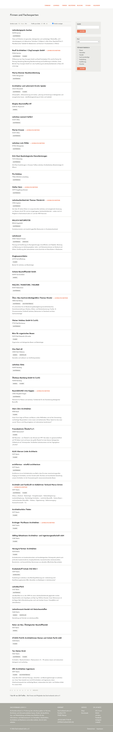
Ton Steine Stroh (19, 651)
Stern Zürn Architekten (21, 408)
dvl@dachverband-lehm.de (66, 722)
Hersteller (82, 52)
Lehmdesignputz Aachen (22, 30)
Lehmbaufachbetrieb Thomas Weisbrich (28, 200)
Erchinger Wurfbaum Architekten (25, 522)
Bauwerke (72, 5)
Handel (81, 55)
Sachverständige (84, 57)
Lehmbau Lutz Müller (20, 143)
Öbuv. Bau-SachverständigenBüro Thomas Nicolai (32, 298)
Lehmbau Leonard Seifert (22, 117)
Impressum (100, 729)
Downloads (84, 713)
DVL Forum (98, 711)
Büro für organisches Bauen (23, 333)
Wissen (88, 5)
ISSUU (97, 713)
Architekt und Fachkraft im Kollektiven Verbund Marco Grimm (37, 484)
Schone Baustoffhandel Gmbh (24, 271)
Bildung (80, 5)
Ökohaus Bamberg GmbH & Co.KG (26, 378)
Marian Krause (18, 130)
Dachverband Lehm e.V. (21, 4)
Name (22, 23)
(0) (64, 720)
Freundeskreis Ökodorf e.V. (23, 429)
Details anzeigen (58, 23)
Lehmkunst (16, 236)
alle (47, 23)
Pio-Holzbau (17, 174)
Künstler (81, 64)
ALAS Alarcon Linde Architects (24, 451)
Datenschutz (91, 729)
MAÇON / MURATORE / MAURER (25, 285)
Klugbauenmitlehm (19, 256)
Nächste (35, 690)
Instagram (98, 720)
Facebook (98, 717)
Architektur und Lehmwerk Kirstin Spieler (29, 86)
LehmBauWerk (18, 586)
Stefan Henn (17, 187)
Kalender (96, 5)
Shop (82, 711)
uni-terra (97, 715)
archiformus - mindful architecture (26, 464)
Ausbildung (82, 59)
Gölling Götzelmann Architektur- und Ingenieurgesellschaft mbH (38, 535)
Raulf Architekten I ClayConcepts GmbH (28, 50)
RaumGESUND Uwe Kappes (23, 391)
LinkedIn (97, 722)
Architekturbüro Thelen (21, 509)
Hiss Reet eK (17, 349)
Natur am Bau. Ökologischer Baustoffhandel (30, 625)
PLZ (19, 23)
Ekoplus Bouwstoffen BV (22, 104)
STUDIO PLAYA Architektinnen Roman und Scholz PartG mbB (37, 638)
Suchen (81, 31)
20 (42, 23)
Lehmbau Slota (18, 364)
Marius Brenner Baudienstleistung (26, 73)
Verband (47, 5)
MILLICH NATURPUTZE (21, 220)
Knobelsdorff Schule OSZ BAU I (25, 569)
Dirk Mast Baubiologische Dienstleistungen (29, 156)
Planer (81, 50)
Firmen (64, 5)
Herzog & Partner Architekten (24, 548)
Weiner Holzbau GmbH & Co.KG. (25, 320)
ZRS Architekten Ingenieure (23, 669)
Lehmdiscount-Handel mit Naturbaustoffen (29, 609)
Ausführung (82, 62)
